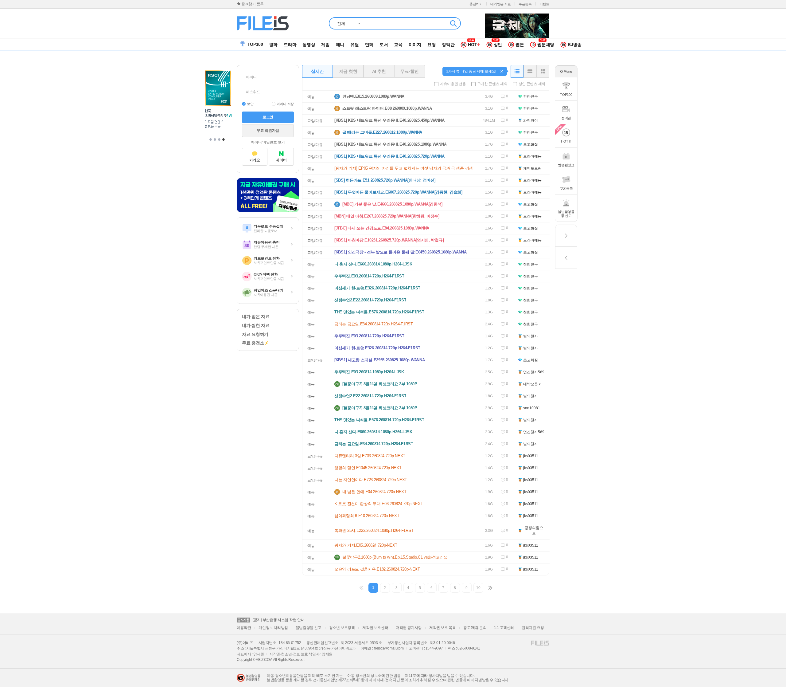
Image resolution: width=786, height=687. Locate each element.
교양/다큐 (315, 121)
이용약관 (244, 628)
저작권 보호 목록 (442, 628)
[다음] (490, 588)
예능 (310, 97)
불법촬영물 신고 (308, 628)
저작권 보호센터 (375, 628)
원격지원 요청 (533, 628)
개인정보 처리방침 (273, 628)
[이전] (362, 588)
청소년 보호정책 (342, 628)
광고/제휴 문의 (474, 628)
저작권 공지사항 (409, 628)
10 (478, 588)
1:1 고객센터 (504, 628)
